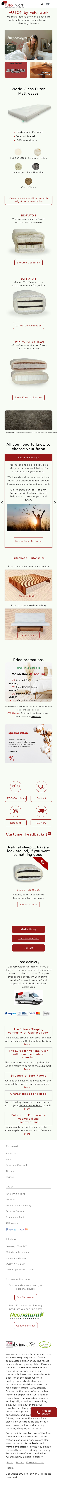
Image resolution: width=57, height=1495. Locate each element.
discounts (36, 716)
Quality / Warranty (15, 1264)
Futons (20, 1462)
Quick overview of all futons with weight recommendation (28, 200)
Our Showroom (25, 1297)
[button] (54, 4)
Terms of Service (15, 1211)
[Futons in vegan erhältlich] (45, 1344)
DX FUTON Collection (28, 325)
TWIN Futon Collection (28, 397)
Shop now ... (14, 751)
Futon (10, 1462)
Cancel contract (25, 1325)
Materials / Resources (17, 1252)
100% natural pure (26, 140)
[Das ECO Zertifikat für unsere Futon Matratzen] (9, 1344)
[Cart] (48, 4)
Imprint (10, 1177)
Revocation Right (15, 1217)
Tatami (10, 1467)
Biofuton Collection (28, 262)
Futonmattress (35, 1462)
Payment (10, 1194)
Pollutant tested (25, 136)
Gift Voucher (12, 1223)
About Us (11, 1153)
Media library (28, 929)
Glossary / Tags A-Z (16, 1246)
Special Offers (28, 904)
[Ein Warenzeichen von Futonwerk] (19, 1344)
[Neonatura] (25, 1312)
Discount (11, 1200)
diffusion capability (30, 1105)
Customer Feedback (16, 1165)
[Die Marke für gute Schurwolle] (32, 1344)
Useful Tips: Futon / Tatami (20, 1270)
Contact (28, 947)
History (10, 1159)
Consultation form (28, 938)
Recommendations (16, 1258)
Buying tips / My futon (20, 541)
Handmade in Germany (29, 132)
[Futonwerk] (13, 4)
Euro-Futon (26, 1084)
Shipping (20, 1194)
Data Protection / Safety (18, 1205)
